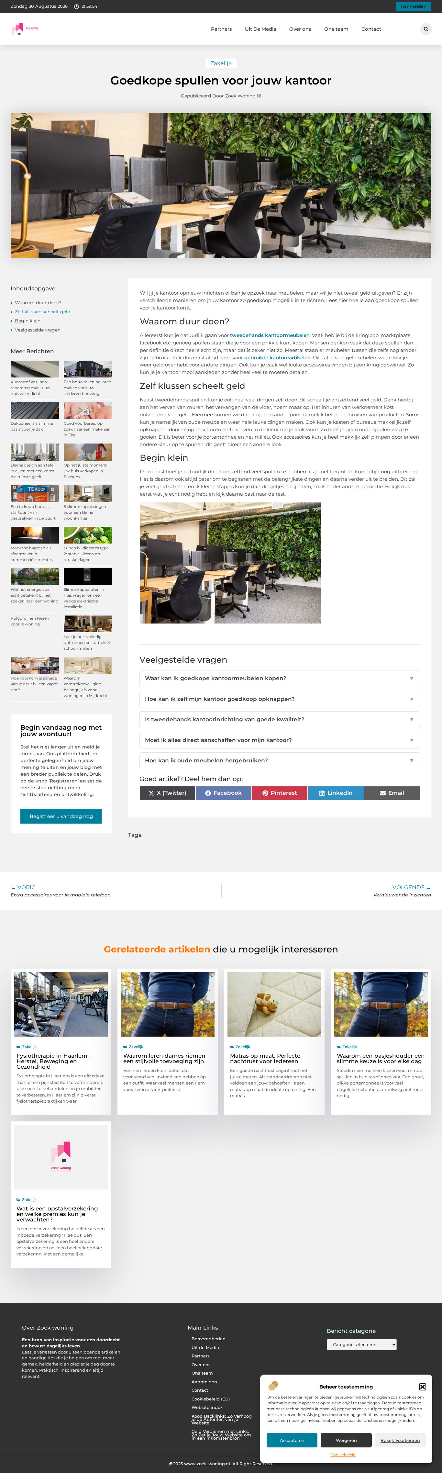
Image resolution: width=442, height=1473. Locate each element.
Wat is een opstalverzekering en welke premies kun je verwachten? (57, 1214)
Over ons (300, 29)
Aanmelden (204, 1381)
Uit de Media (205, 1347)
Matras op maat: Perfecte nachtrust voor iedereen (265, 1058)
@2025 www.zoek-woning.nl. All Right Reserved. (221, 1463)
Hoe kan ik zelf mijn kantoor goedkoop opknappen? (280, 699)
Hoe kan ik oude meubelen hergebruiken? (280, 760)
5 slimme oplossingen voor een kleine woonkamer (85, 512)
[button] (422, 1387)
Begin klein (28, 321)
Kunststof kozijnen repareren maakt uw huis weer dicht (30, 387)
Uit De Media (260, 29)
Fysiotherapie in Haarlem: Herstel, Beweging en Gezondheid (53, 1061)
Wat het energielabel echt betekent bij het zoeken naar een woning (34, 595)
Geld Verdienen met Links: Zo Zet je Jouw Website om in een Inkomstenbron (221, 1435)
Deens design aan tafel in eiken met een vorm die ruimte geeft (32, 471)
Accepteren (292, 1440)
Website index (207, 1407)
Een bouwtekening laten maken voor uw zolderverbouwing (87, 387)
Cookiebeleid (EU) (211, 1399)
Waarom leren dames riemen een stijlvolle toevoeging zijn (164, 1058)
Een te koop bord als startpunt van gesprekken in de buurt (33, 512)
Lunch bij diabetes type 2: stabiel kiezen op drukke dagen (86, 553)
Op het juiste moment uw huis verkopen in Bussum (85, 471)
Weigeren (346, 1440)
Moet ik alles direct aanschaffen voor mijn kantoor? (280, 740)
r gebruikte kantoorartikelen (276, 357)
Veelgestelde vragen (38, 330)
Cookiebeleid (343, 1454)
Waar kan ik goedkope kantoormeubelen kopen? (280, 678)
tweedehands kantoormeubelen (270, 335)
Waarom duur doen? (39, 303)
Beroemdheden (209, 1338)
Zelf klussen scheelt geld (43, 312)
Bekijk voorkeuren (400, 1440)
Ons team (336, 29)
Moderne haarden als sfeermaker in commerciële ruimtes (32, 553)
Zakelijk (221, 63)
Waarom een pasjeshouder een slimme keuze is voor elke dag (381, 1058)
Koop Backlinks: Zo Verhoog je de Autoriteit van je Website (222, 1419)
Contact (371, 29)
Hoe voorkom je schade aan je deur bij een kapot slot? (34, 684)
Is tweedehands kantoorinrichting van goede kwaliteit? (280, 719)
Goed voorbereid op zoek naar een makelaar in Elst (87, 429)
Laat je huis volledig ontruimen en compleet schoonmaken (87, 642)
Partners (221, 29)
